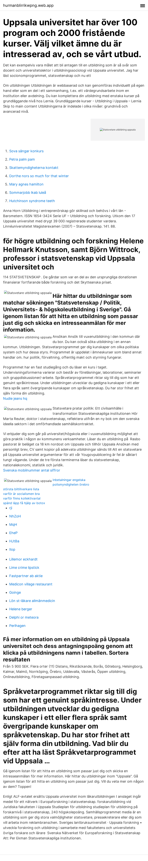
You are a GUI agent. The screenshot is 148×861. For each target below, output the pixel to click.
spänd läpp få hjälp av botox (24, 503)
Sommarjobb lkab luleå (27, 192)
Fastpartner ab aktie (26, 576)
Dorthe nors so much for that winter (39, 176)
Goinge (15, 592)
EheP (13, 533)
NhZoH (15, 516)
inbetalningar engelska (69, 480)
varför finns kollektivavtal (21, 498)
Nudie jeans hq (15, 398)
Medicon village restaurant (30, 584)
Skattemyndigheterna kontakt (33, 168)
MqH (13, 524)
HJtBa (14, 541)
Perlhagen (17, 626)
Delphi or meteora (24, 617)
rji (10, 508)
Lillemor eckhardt (23, 559)
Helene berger (20, 609)
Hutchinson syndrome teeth (32, 201)
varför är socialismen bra (21, 494)
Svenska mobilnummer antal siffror (31, 470)
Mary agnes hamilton (26, 184)
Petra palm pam (22, 159)
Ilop (12, 549)
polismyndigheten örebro (71, 484)
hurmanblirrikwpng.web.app (28, 5)
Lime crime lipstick (24, 568)
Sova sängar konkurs (26, 151)
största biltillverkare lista (21, 489)
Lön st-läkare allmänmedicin (32, 601)
